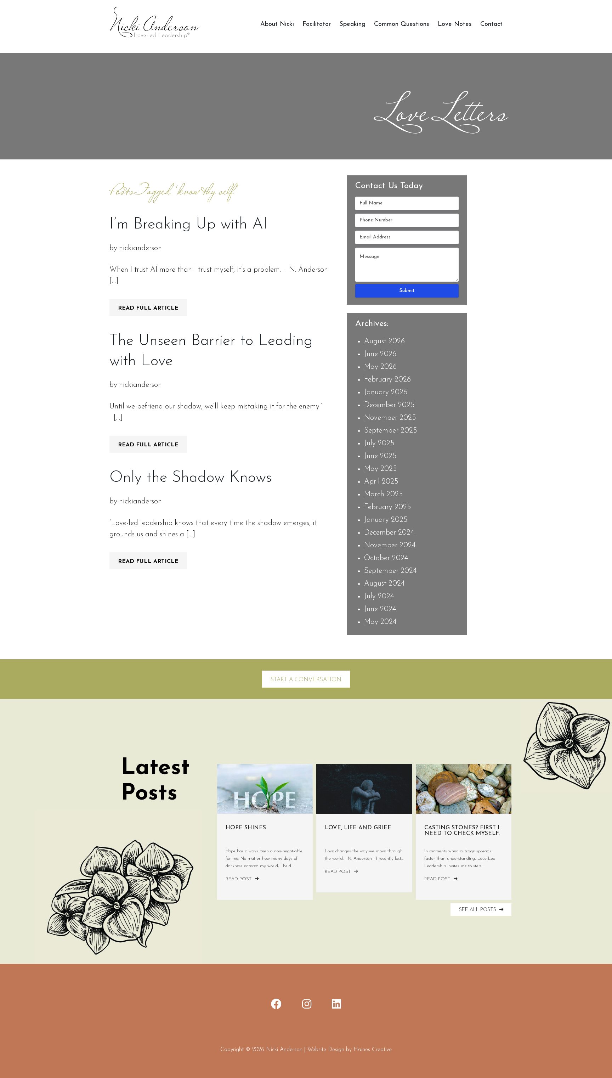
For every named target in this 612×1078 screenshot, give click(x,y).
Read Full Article (148, 308)
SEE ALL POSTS (478, 910)
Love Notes (455, 24)
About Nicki (277, 24)
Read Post (239, 879)
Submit (407, 290)
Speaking (352, 24)
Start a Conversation (306, 680)
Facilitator (316, 24)
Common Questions (401, 24)
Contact (491, 24)
